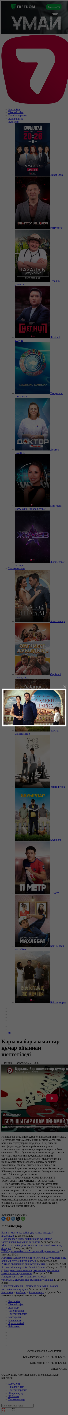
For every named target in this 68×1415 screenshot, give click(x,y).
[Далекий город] (34, 707)
